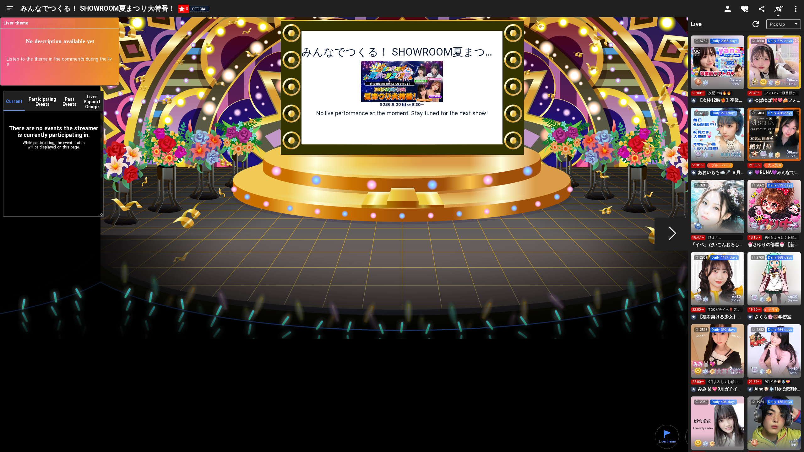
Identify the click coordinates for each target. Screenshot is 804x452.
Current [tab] (14, 101)
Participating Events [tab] (42, 102)
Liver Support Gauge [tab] (92, 101)
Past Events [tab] (69, 102)
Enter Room (718, 68)
